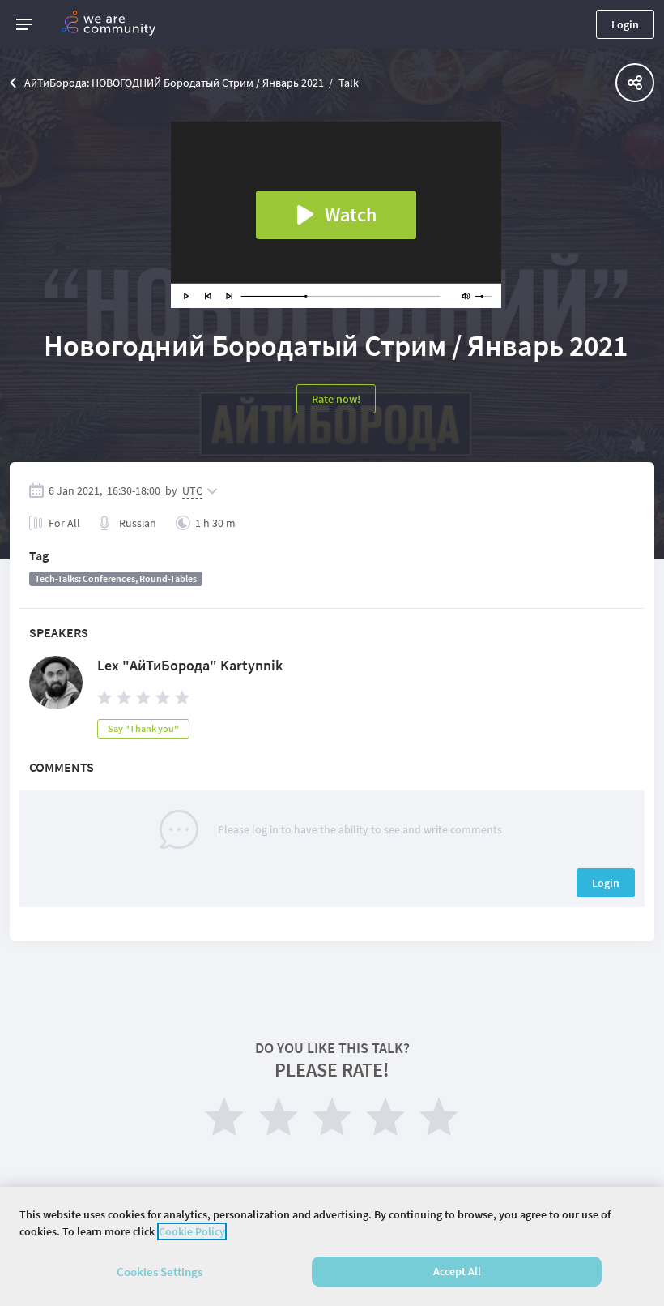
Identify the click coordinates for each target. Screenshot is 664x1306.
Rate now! (336, 399)
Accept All (457, 1271)
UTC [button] (192, 490)
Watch (351, 214)
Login (625, 24)
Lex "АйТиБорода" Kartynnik (190, 665)
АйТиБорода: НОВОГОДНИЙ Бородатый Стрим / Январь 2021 (174, 82)
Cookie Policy (192, 1231)
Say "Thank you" (143, 728)
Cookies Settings (159, 1271)
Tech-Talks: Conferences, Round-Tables (116, 578)
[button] (24, 24)
